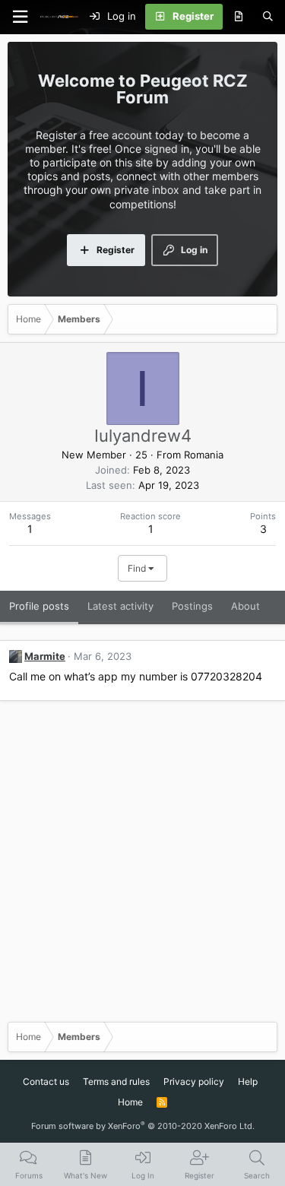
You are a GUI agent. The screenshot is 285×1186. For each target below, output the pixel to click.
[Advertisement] (142, 867)
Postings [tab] (192, 606)
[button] (19, 17)
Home (130, 1102)
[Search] (268, 17)
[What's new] (238, 17)
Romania (203, 455)
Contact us (46, 1081)
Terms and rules (116, 1081)
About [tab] (245, 606)
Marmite (44, 656)
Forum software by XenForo (143, 1126)
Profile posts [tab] (39, 606)
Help (248, 1081)
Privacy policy (193, 1081)
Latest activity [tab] (120, 606)
